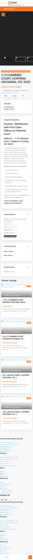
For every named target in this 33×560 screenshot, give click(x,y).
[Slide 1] (21, 59)
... (27, 311)
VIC (13, 230)
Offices (27, 71)
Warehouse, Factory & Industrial (16, 71)
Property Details (9, 267)
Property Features (10, 246)
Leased (4, 71)
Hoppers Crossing (13, 92)
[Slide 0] (9, 59)
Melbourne (4, 92)
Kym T (7, 557)
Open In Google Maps (10, 236)
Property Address (10, 214)
